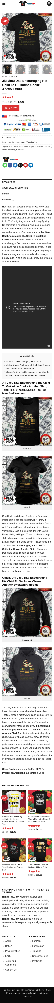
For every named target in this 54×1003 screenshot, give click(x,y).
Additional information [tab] (15, 188)
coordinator (31, 718)
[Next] (47, 37)
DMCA (8, 946)
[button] (4, 3)
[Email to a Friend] (20, 165)
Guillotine (39, 147)
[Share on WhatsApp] (4, 165)
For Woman (38, 946)
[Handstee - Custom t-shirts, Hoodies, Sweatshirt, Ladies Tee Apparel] (27, 3)
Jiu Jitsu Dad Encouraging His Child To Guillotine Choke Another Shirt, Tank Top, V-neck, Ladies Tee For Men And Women (27, 365)
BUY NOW (11, 108)
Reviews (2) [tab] (8, 199)
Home (5, 76)
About (8, 941)
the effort (6, 210)
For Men (36, 941)
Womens (16, 142)
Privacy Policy (12, 951)
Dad (20, 147)
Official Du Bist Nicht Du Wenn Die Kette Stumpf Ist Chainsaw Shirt (39, 819)
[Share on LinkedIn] (30, 165)
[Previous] (6, 37)
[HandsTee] (10, 159)
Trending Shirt (32, 142)
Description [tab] (8, 182)
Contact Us (11, 970)
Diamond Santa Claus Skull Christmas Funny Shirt (12, 867)
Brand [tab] (5, 194)
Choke (15, 147)
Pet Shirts (37, 961)
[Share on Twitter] (15, 165)
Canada (41, 516)
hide (32, 356)
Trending (11, 150)
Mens (14, 76)
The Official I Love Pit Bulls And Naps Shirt (38, 866)
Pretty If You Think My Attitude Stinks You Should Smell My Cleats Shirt (13, 820)
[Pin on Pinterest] (25, 165)
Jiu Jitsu (47, 147)
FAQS (8, 956)
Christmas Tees (40, 956)
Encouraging (29, 147)
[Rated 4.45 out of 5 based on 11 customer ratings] (27, 97)
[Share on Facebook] (10, 165)
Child (9, 147)
